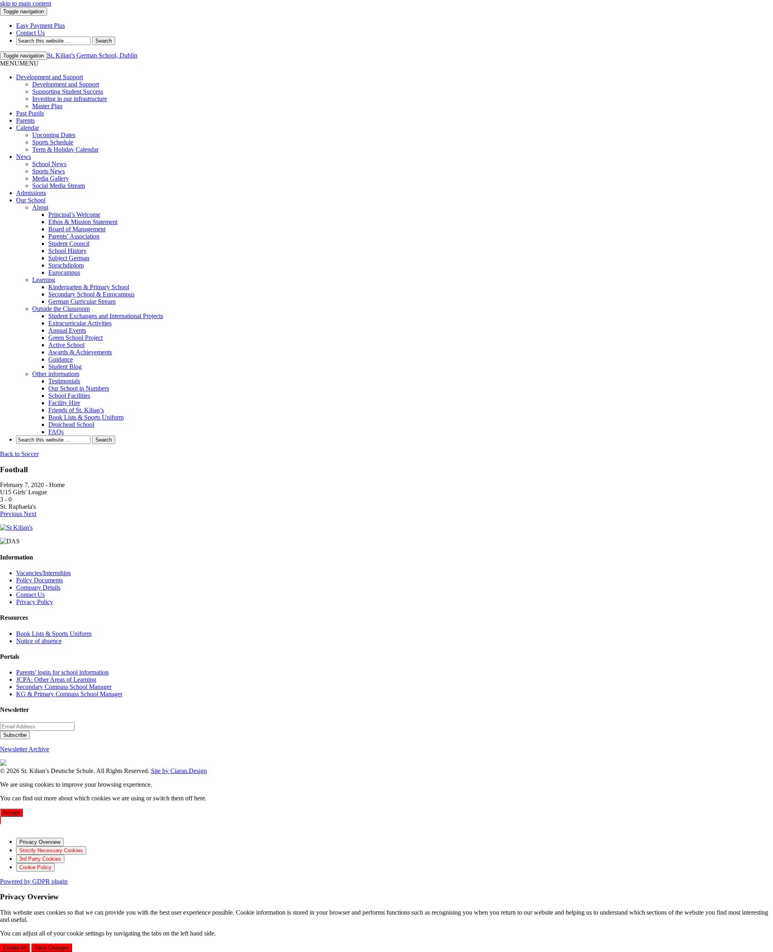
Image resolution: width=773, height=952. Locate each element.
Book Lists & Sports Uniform (86, 417)
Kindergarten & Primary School (88, 287)
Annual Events (67, 330)
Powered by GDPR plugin (34, 881)
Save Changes (52, 948)
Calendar (27, 127)
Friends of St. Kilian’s (76, 410)
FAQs (56, 431)
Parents (25, 120)
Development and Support (49, 77)
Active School (66, 344)
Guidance (60, 359)
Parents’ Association (73, 236)
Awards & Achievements (80, 352)
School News (49, 163)
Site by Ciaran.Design (179, 770)
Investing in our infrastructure (69, 98)
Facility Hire (64, 402)
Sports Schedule (52, 142)
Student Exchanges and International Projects (105, 316)
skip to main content (25, 3)
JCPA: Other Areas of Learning (56, 679)
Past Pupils (30, 113)
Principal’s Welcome (74, 214)
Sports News (48, 171)
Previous (12, 513)
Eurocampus (64, 272)
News (23, 156)
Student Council (68, 243)
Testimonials (64, 381)
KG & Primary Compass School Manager (69, 694)
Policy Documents (39, 580)
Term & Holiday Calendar (65, 149)
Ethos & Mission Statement (83, 221)
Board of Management (76, 229)
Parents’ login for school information (62, 672)
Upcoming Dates (53, 135)
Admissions (31, 192)
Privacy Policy (34, 601)
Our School (30, 200)
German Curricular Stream (82, 301)
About (40, 207)
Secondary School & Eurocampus (91, 294)
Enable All (15, 948)
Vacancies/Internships (43, 573)
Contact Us (30, 594)
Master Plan (47, 106)
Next (30, 513)
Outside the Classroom (61, 308)
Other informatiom (55, 373)
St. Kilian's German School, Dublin (92, 55)
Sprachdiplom (66, 265)
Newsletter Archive (24, 749)
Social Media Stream (58, 185)
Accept (11, 813)
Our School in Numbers (78, 388)
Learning (43, 279)
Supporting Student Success (67, 91)
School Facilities (69, 395)
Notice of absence (39, 640)
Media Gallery (50, 178)
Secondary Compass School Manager (64, 686)
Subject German (68, 258)
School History (67, 250)
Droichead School (71, 424)
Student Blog (65, 366)
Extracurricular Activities (80, 323)
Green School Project (75, 337)
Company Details (38, 587)
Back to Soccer (19, 453)
